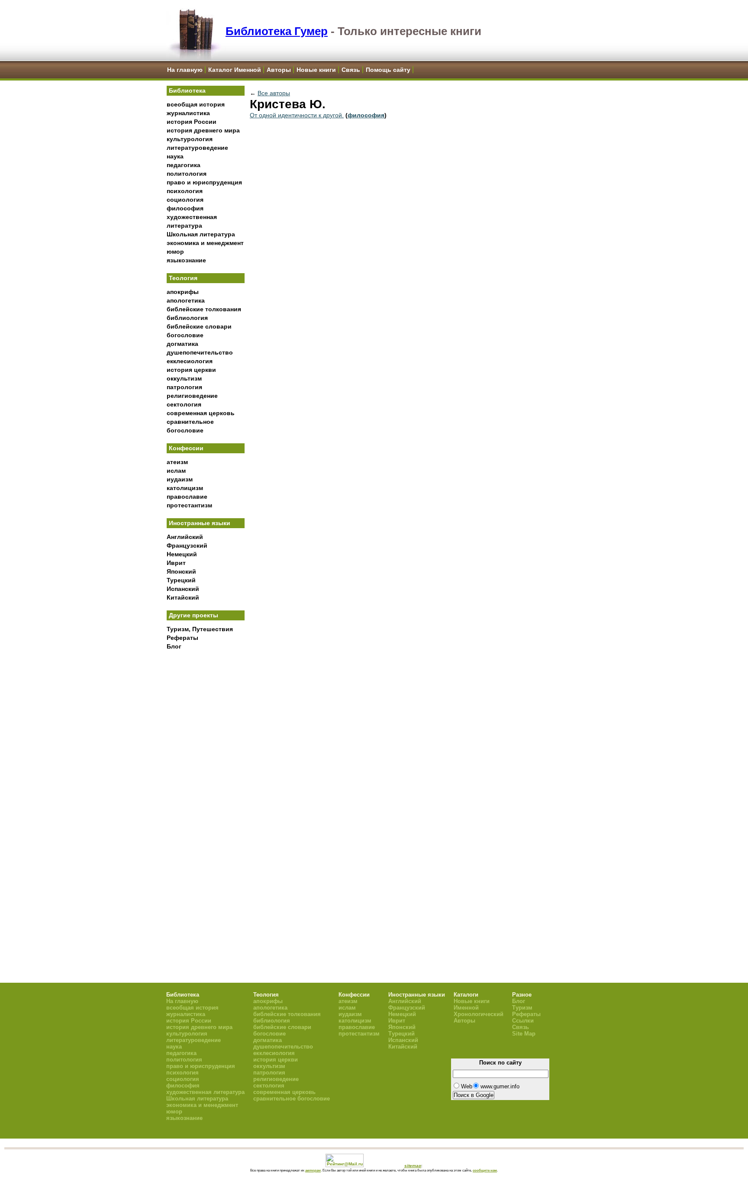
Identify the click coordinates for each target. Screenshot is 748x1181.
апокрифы (183, 291)
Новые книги (316, 69)
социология (185, 199)
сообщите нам (485, 1170)
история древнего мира (203, 130)
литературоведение (197, 147)
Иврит (176, 562)
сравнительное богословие (291, 1098)
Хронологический (478, 1014)
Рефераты (182, 637)
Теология (183, 277)
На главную (185, 69)
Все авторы (274, 93)
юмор (175, 251)
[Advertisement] (206, 797)
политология (186, 173)
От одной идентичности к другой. (297, 115)
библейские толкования (204, 309)
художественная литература (205, 1092)
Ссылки (523, 1020)
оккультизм (184, 378)
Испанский (183, 588)
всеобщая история (196, 104)
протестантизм (189, 505)
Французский (187, 545)
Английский (185, 536)
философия (185, 208)
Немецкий (182, 554)
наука (175, 156)
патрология (184, 387)
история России (191, 121)
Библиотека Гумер (277, 31)
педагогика (183, 164)
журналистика (188, 113)
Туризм (522, 1007)
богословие (185, 335)
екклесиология (190, 361)
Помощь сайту (388, 69)
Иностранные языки (199, 523)
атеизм (177, 461)
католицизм (185, 487)
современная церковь (201, 413)
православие (187, 496)
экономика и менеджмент (205, 242)
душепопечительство (200, 352)
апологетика (186, 300)
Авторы (279, 69)
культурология (190, 139)
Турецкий (181, 580)
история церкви (191, 369)
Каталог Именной (234, 69)
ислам (176, 470)
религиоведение (192, 395)
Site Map (523, 1033)
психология (185, 190)
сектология (184, 404)
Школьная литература (201, 234)
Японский (181, 571)
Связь (351, 69)
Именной (466, 1007)
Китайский (183, 597)
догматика (182, 343)
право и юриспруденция (204, 182)
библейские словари (199, 326)
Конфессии (186, 448)
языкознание (186, 260)
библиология (187, 317)
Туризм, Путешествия (200, 629)
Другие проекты (193, 615)
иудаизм (180, 479)
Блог (174, 646)
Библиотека (187, 90)
